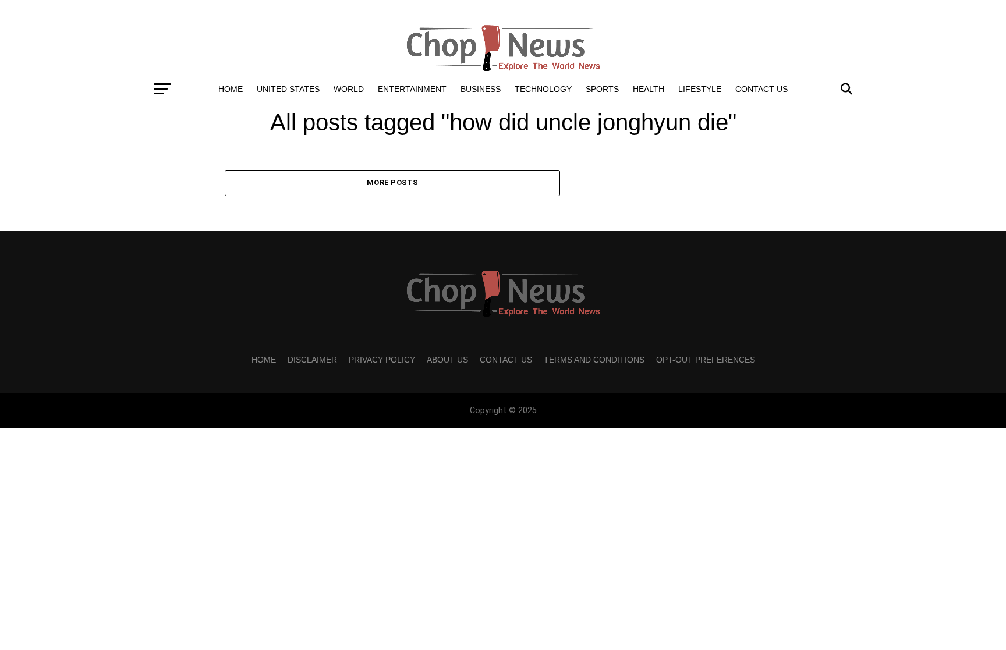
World (349, 89)
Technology (543, 89)
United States (288, 89)
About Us (447, 359)
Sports (602, 89)
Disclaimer (312, 359)
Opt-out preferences (705, 359)
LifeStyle (699, 89)
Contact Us (761, 89)
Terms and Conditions (594, 359)
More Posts (392, 182)
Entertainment (412, 89)
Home (230, 89)
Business (481, 89)
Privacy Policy (382, 359)
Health (648, 89)
